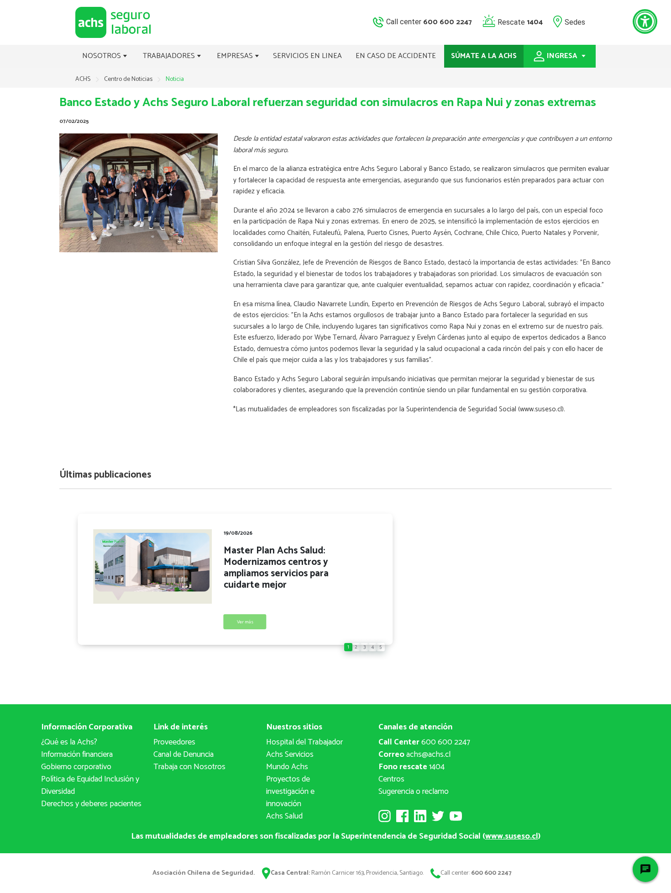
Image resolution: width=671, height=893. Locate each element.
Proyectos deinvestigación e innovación (290, 791)
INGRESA (563, 56)
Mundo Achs (287, 767)
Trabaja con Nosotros (189, 767)
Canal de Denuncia (183, 754)
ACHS (82, 79)
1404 (411, 767)
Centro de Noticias (129, 79)
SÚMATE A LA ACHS (484, 56)
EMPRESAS (236, 56)
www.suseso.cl (511, 836)
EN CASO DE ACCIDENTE (396, 56)
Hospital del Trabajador (304, 742)
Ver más (245, 622)
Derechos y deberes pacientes (91, 804)
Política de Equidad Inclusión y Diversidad (90, 785)
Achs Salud (284, 816)
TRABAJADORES (170, 56)
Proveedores (174, 742)
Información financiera (77, 754)
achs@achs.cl (414, 754)
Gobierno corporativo (76, 767)
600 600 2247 (424, 742)
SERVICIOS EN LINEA (307, 56)
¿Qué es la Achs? (69, 742)
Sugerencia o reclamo (413, 791)
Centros (391, 779)
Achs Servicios (290, 754)
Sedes (575, 21)
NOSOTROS (102, 56)
